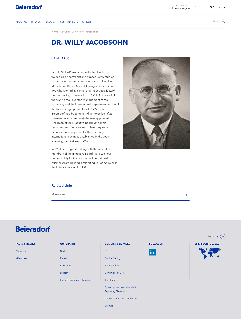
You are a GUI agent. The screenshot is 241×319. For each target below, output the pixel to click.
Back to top (213, 236)
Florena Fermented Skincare (75, 280)
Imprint (221, 7)
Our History (78, 32)
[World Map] (210, 254)
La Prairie (65, 273)
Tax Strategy (111, 280)
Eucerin (64, 258)
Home (55, 32)
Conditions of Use (114, 273)
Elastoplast (65, 266)
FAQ (212, 7)
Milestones (21, 258)
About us (65, 32)
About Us (21, 251)
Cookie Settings (113, 258)
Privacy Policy (112, 266)
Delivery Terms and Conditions (121, 299)
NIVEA (63, 251)
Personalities (92, 32)
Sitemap (109, 306)
